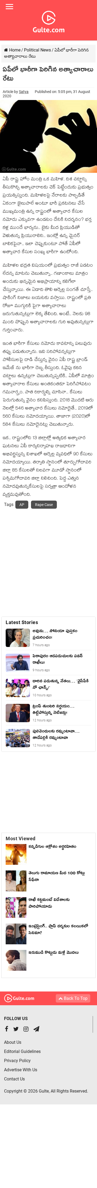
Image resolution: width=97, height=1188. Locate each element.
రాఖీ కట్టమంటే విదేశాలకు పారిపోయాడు (49, 904)
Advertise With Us (20, 1069)
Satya (24, 91)
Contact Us (14, 1079)
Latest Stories (22, 622)
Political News (37, 50)
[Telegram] (36, 1029)
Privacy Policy (17, 1060)
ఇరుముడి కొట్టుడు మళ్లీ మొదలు (54, 953)
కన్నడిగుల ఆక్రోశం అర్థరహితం (52, 847)
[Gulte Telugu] (48, 20)
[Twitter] (15, 1029)
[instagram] (26, 1029)
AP (21, 504)
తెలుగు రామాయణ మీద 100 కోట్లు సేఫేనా (57, 877)
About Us (12, 1042)
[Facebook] (6, 1029)
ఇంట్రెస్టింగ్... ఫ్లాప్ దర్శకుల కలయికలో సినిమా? (58, 930)
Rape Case (44, 504)
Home (14, 50)
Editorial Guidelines (22, 1051)
